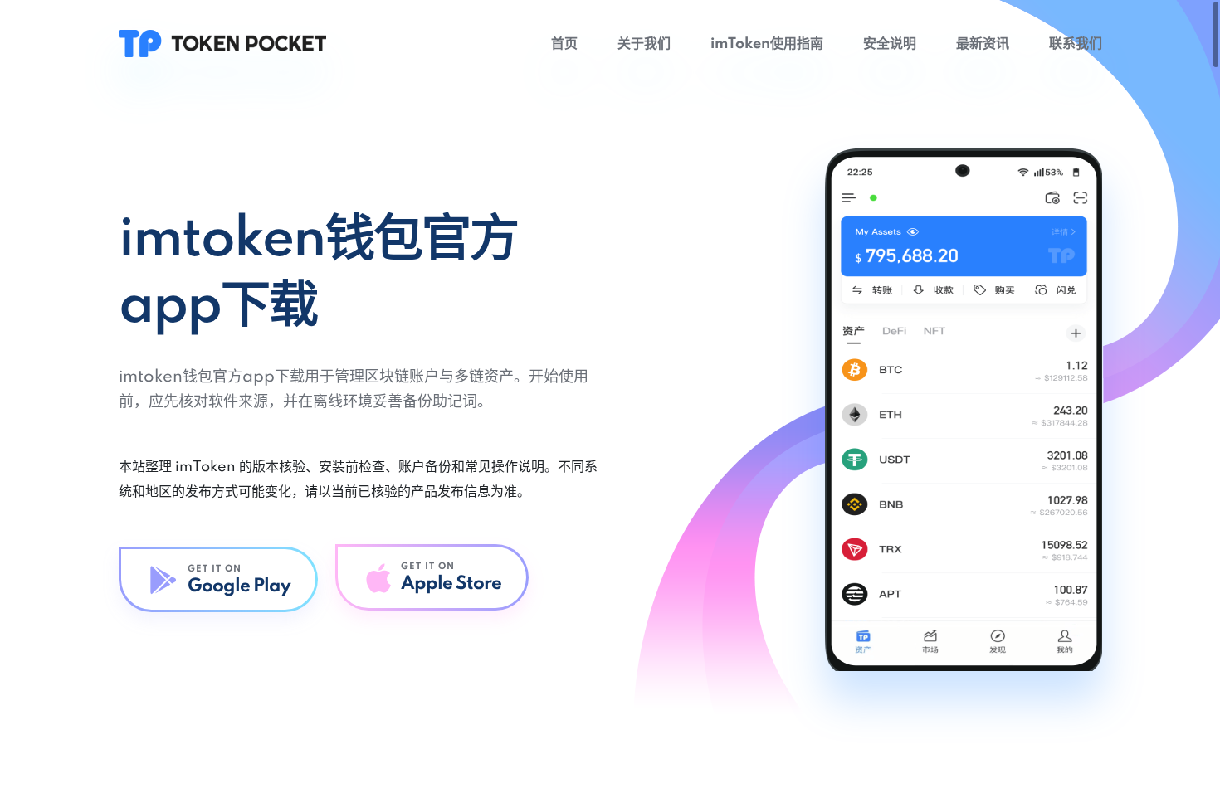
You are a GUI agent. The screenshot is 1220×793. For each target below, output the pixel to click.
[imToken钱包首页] (222, 43)
